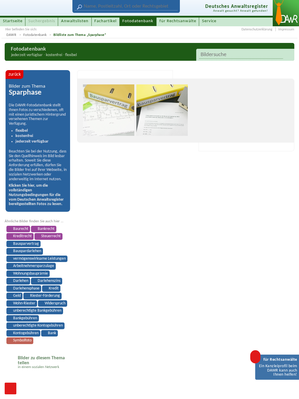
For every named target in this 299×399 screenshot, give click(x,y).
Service (209, 21)
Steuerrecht (51, 236)
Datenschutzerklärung (256, 29)
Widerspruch (55, 303)
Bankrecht (46, 229)
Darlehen (20, 281)
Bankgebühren (25, 318)
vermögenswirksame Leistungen (39, 258)
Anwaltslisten (74, 21)
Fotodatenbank (35, 35)
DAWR (11, 35)
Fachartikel (105, 21)
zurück (14, 74)
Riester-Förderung (45, 296)
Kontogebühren (26, 333)
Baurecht (20, 229)
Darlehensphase (26, 288)
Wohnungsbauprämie (30, 273)
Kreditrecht (22, 236)
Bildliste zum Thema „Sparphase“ (79, 35)
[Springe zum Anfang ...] (288, 388)
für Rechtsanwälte (177, 21)
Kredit (54, 288)
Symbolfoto (22, 340)
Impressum (286, 29)
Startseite (12, 21)
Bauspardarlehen (27, 251)
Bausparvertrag (26, 244)
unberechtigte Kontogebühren (38, 325)
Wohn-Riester (24, 303)
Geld (17, 296)
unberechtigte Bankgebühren (37, 310)
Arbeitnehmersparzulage (33, 266)
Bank (52, 333)
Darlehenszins (49, 281)
